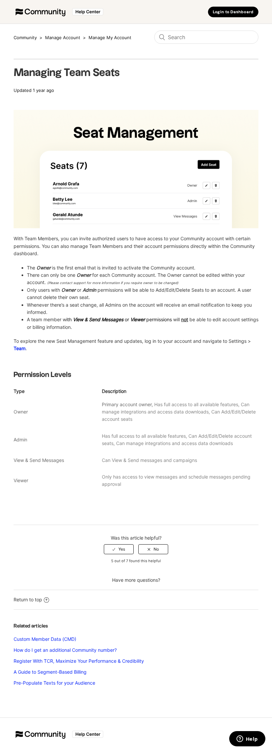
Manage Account (62, 37)
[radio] (119, 549)
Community (25, 37)
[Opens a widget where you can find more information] (247, 739)
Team (20, 348)
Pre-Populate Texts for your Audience (54, 683)
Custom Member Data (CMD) (45, 639)
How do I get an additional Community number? (65, 650)
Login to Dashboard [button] (233, 12)
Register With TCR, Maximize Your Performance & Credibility (79, 661)
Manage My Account (110, 37)
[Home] (59, 15)
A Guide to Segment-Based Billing (50, 672)
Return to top (28, 599)
